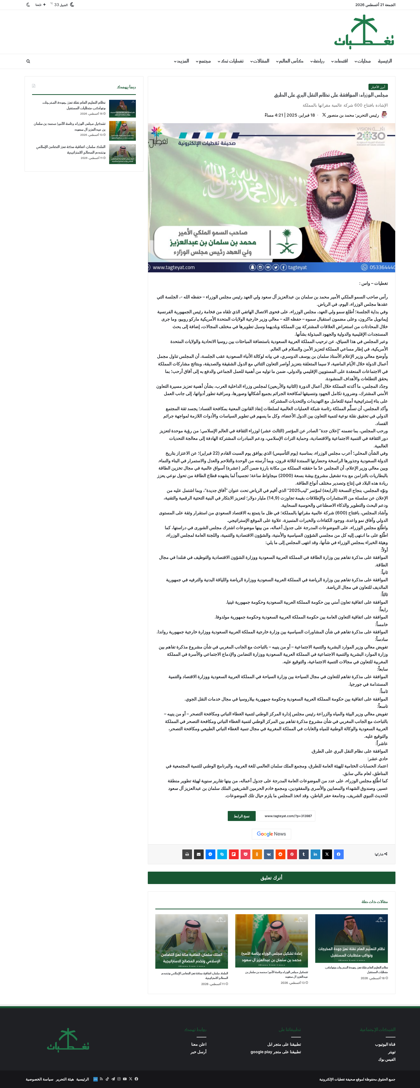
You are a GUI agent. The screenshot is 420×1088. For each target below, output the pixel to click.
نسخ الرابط (242, 816)
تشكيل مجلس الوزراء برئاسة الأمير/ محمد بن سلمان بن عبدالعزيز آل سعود (276, 974)
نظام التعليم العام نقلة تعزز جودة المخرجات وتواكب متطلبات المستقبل (356, 970)
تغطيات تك (232, 61)
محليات (364, 61)
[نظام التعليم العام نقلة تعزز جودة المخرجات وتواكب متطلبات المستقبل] (351, 938)
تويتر (391, 1052)
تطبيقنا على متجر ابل (284, 1044)
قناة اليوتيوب (385, 1044)
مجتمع (205, 61)
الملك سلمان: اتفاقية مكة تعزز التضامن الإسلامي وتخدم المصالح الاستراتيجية (194, 976)
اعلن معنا (198, 1044)
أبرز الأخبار (378, 87)
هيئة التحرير (65, 1079)
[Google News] (271, 834)
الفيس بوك (386, 1059)
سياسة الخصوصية (39, 1079)
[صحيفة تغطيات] (364, 31)
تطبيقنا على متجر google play (276, 1052)
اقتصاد (341, 61)
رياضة (318, 61)
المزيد (183, 61)
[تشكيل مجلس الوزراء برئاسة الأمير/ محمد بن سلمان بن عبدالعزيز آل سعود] (271, 941)
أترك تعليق (271, 878)
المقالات (261, 61)
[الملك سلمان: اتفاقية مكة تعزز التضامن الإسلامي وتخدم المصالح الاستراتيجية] (191, 941)
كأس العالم (291, 61)
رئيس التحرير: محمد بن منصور (353, 115)
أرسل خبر (198, 1052)
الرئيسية (385, 61)
